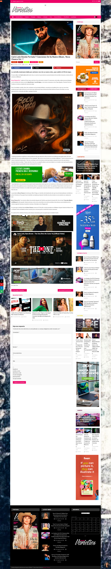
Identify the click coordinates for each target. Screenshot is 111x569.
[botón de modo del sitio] (95, 17)
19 (80, 528)
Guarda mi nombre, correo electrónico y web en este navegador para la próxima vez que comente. (17, 374)
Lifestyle (45, 17)
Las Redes (73, 17)
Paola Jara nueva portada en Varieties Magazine (90, 133)
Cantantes (14, 62)
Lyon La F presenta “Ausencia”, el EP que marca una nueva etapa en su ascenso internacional (90, 144)
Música (39, 17)
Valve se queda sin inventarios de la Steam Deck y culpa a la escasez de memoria (87, 439)
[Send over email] (1, 291)
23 (96, 528)
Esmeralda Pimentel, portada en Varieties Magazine (66, 290)
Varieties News (19, 17)
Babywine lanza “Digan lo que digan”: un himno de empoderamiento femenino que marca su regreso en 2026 (41, 315)
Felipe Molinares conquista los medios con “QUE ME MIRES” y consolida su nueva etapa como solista (95, 188)
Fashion (27, 17)
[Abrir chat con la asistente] (107, 565)
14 (88, 525)
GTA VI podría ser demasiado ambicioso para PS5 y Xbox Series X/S (79, 439)
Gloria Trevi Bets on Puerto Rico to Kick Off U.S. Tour (63, 313)
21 (88, 528)
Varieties (26, 64)
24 (72, 530)
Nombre (15, 347)
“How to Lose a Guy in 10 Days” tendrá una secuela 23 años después (90, 107)
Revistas (26, 62)
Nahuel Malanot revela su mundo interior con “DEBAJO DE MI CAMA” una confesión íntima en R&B (96, 345)
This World (66, 17)
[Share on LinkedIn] (1, 288)
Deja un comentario (34, 64)
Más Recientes (82, 89)
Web (14, 361)
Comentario (16, 332)
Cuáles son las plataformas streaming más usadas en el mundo (21, 313)
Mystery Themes (46, 567)
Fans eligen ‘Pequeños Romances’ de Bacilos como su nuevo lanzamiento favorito (20, 290)
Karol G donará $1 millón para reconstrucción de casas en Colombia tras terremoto (90, 95)
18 (76, 528)
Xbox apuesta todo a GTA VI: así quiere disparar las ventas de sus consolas (95, 439)
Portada (33, 17)
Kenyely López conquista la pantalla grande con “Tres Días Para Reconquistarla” (88, 345)
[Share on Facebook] (1, 277)
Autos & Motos (57, 17)
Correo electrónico (17, 354)
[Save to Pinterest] (1, 284)
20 (84, 528)
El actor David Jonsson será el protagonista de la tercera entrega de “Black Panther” (79, 345)
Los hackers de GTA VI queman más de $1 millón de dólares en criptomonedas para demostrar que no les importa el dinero (90, 120)
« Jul (85, 535)
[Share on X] (1, 281)
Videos (40, 62)
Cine (51, 17)
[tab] (82, 89)
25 (76, 530)
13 (84, 525)
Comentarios (93, 89)
